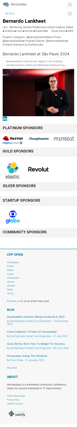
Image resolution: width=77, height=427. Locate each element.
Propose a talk (15, 300)
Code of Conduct (15, 403)
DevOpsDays (18, 4)
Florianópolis (13, 277)
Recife (10, 289)
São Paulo (10, 13)
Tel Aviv (10, 293)
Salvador (11, 285)
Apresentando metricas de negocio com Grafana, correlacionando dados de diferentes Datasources (35, 63)
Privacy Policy (13, 399)
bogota (10, 274)
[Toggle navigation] (70, 5)
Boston (10, 270)
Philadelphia (13, 262)
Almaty (10, 266)
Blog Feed (12, 367)
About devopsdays (16, 395)
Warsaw (11, 281)
